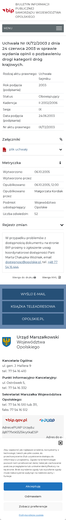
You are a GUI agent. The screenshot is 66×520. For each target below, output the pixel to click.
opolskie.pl (33, 319)
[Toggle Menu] (59, 28)
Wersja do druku (23, 277)
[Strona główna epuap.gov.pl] (50, 420)
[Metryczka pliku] (61, 149)
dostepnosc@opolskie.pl (23, 262)
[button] (60, 443)
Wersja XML (50, 277)
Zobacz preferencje (33, 506)
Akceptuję (33, 486)
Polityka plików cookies (31, 515)
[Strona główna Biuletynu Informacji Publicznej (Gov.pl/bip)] (19, 420)
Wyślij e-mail (42, 296)
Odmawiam (33, 496)
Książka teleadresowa (33, 307)
